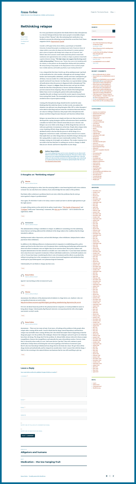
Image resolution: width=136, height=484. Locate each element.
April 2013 (95, 293)
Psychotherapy (97, 158)
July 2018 (95, 222)
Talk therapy (96, 169)
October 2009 (96, 362)
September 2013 (97, 284)
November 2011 (97, 320)
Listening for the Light (99, 135)
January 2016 (96, 250)
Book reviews (96, 117)
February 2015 (96, 263)
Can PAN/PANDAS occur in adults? (101, 61)
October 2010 (96, 342)
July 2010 (95, 347)
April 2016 (95, 246)
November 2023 (97, 191)
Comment (24, 376)
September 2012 (97, 304)
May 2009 (95, 370)
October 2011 (96, 322)
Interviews (95, 130)
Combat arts (96, 118)
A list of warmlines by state (101, 97)
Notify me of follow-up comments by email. (35, 425)
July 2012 (95, 307)
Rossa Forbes (29, 12)
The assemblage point (107, 100)
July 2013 (95, 288)
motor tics (95, 143)
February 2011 (96, 335)
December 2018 (97, 214)
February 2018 (96, 230)
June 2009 (95, 368)
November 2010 (97, 340)
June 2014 (95, 274)
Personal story (96, 155)
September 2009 (97, 363)
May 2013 (95, 291)
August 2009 (96, 365)
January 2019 (96, 212)
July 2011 (95, 327)
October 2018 (96, 217)
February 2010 (96, 355)
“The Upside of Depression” (71, 207)
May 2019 (95, 205)
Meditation (96, 140)
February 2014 (96, 278)
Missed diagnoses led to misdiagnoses (103, 48)
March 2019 (96, 209)
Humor (95, 128)
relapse (23, 43)
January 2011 (96, 337)
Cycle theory (96, 123)
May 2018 (95, 225)
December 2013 (97, 279)
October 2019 (96, 200)
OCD (94, 151)
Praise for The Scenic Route (99, 12)
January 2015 (96, 265)
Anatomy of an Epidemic (99, 112)
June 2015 (95, 256)
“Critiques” (24, 209)
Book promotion (97, 115)
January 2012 (96, 317)
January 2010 (96, 357)
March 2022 (96, 195)
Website (23, 415)
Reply (22, 216)
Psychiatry (95, 156)
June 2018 (95, 223)
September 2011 (97, 324)
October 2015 (96, 253)
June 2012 (95, 309)
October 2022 (96, 192)
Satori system (96, 163)
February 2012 (96, 316)
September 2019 (97, 202)
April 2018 (95, 227)
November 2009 (97, 360)
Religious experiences (98, 161)
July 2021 (95, 197)
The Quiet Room (97, 174)
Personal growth (97, 153)
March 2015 (96, 261)
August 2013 (96, 286)
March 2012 (96, 314)
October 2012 (96, 302)
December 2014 (97, 266)
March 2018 (96, 228)
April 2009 (95, 372)
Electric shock (96, 125)
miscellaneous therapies (99, 141)
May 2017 (95, 238)
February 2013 (96, 296)
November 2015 (97, 251)
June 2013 (95, 289)
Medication (96, 138)
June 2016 (95, 245)
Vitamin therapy (97, 178)
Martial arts (96, 136)
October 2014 (96, 269)
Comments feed (97, 386)
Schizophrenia (96, 164)
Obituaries (95, 148)
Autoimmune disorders (99, 113)
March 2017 (96, 240)
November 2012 (97, 301)
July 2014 (95, 273)
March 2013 (96, 294)
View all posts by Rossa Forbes (53, 161)
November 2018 (97, 215)
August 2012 (96, 306)
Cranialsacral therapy (98, 122)
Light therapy (96, 133)
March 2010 (96, 353)
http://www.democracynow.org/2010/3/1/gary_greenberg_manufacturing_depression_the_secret (51, 302)
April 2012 (95, 312)
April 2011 (95, 332)
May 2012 (95, 311)
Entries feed (96, 384)
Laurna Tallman (97, 131)
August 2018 (96, 220)
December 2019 (97, 199)
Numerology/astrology (99, 146)
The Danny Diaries (98, 173)
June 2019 (95, 204)
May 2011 (95, 330)
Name (23, 399)
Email (23, 407)
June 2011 (95, 329)
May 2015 (95, 258)
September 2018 (97, 218)
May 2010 (95, 350)
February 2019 (96, 210)
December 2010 (97, 339)
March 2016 (96, 248)
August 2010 (96, 345)
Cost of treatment (97, 120)
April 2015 (95, 260)
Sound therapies (97, 168)
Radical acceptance (98, 159)
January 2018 (96, 232)
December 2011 (97, 319)
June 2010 (95, 348)
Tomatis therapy (97, 176)
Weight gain (96, 179)
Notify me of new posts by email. (32, 431)
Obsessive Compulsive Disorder (101, 150)
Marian (27, 181)
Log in (94, 383)
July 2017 (95, 237)
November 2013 (97, 281)
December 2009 (97, 358)
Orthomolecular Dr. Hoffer (103, 74)
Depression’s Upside (57, 41)
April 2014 (95, 276)
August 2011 (96, 325)
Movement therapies (98, 145)
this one (57, 209)
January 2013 (96, 297)
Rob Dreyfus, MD (97, 91)
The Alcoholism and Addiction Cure (102, 171)
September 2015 (97, 255)
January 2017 (96, 242)
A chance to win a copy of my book (102, 57)
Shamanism (96, 166)
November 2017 (97, 233)
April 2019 (95, 207)
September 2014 (97, 271)
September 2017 (97, 235)
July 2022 (95, 194)
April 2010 (95, 352)
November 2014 (97, 268)
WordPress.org (97, 388)
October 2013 (96, 283)
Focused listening (97, 127)
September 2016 (97, 243)
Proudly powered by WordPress (37, 476)
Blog (111, 12)
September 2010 (97, 344)
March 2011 (96, 334)
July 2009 (95, 367)
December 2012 (97, 299)
